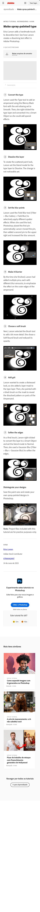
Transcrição (11, 85)
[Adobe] (10, 3)
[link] (9, 10)
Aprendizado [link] (9, 9)
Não (25, 622)
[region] (19, 671)
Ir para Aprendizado (20, 784)
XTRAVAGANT (8, 558)
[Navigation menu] (3, 3)
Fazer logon (33, 3)
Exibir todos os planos (20, 609)
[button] (25, 3)
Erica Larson (8, 549)
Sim (17, 622)
